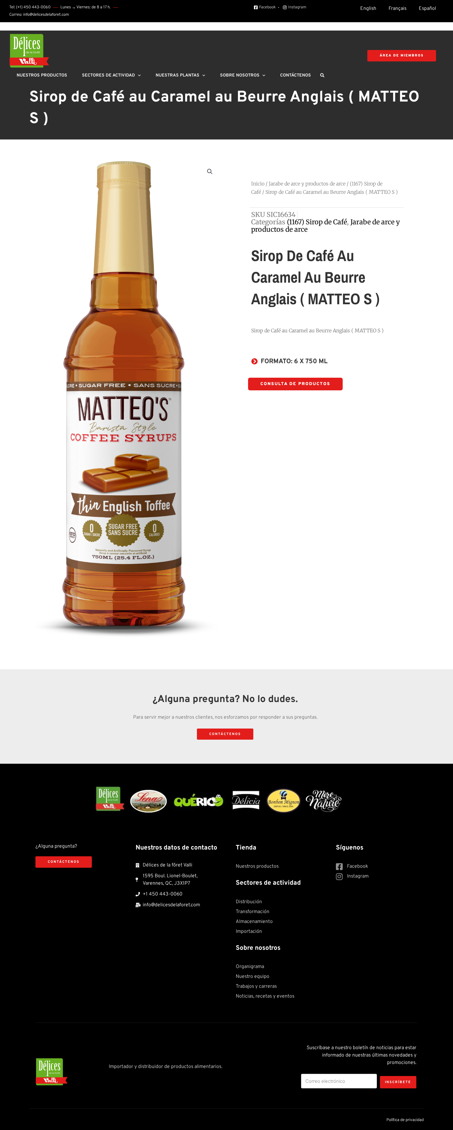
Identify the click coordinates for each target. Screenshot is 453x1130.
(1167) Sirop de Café (317, 222)
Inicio (257, 184)
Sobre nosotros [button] (239, 75)
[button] (322, 75)
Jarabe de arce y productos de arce (307, 184)
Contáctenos (295, 75)
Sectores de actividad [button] (108, 75)
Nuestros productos (42, 75)
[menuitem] (368, 9)
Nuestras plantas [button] (177, 75)
